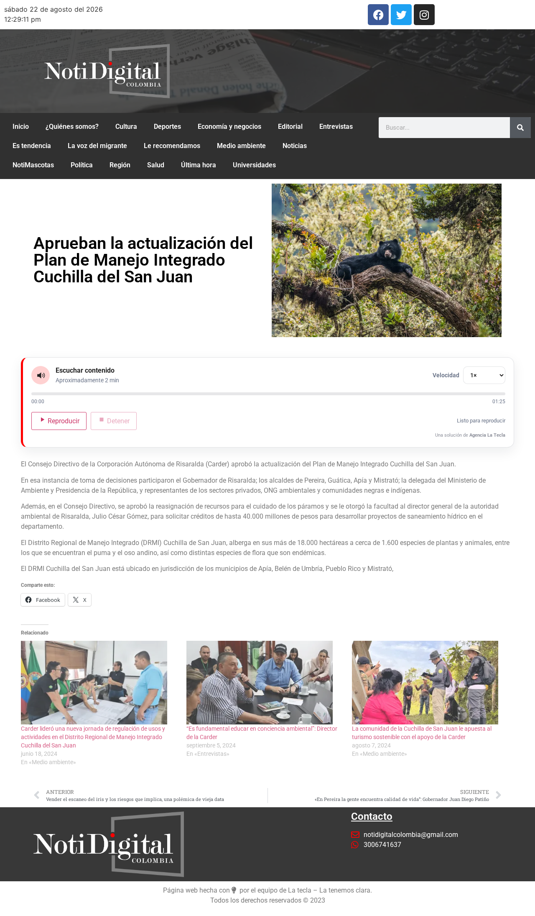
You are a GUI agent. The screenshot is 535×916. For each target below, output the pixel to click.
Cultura (126, 126)
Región (120, 165)
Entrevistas (336, 126)
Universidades (254, 165)
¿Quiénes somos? (72, 126)
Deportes (167, 126)
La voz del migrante (97, 146)
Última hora (198, 165)
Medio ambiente (241, 146)
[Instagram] (424, 14)
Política (82, 165)
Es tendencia (32, 146)
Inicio (21, 126)
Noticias (295, 146)
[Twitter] (401, 14)
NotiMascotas (33, 165)
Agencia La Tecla (487, 435)
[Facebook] (378, 14)
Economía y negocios (229, 126)
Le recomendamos (172, 146)
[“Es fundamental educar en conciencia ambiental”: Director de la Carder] (265, 682)
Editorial (290, 126)
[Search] (520, 127)
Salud (155, 165)
